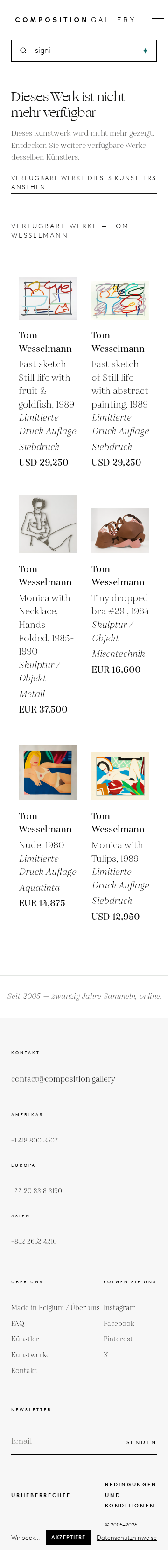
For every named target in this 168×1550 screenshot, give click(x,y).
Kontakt (24, 1371)
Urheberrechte (41, 1495)
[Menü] (158, 20)
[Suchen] (145, 50)
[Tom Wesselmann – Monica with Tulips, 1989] (120, 771)
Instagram (120, 1308)
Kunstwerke (30, 1355)
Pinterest (118, 1339)
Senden (141, 1442)
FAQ (17, 1324)
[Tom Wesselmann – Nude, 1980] (48, 771)
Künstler (25, 1339)
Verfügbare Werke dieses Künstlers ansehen (83, 182)
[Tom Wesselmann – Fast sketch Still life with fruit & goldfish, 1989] (48, 291)
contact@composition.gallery (63, 1079)
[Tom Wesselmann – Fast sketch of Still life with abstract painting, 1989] (120, 291)
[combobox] (84, 50)
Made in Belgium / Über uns (55, 1308)
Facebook (119, 1324)
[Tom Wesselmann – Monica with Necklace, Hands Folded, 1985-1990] (48, 524)
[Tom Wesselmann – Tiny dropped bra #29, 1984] (120, 524)
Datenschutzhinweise (127, 1537)
